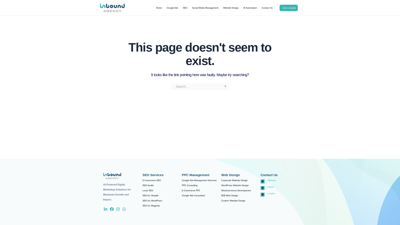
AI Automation (250, 8)
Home (159, 8)
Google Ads (172, 8)
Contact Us (267, 8)
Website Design (231, 8)
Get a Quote (289, 8)
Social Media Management (205, 8)
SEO (185, 8)
